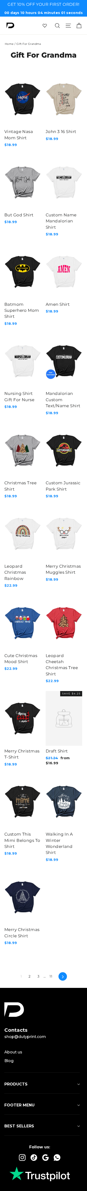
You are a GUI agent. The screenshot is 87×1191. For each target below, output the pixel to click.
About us (13, 1052)
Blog (9, 1060)
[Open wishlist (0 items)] (44, 25)
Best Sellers (19, 1126)
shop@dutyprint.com (25, 1036)
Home (9, 44)
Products (16, 1084)
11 (51, 976)
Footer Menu (19, 1105)
